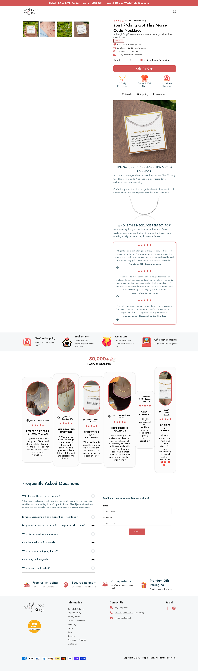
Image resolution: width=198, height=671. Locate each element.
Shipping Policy (74, 612)
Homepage (72, 624)
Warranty (160, 94)
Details (128, 94)
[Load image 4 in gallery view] (81, 29)
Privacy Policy (74, 616)
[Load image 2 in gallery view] (47, 29)
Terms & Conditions (76, 620)
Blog (70, 632)
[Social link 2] (174, 608)
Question (107, 517)
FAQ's (70, 628)
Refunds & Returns (75, 609)
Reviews (71, 636)
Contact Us (72, 643)
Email (105, 505)
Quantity (118, 60)
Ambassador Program (77, 640)
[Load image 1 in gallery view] (30, 29)
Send (137, 531)
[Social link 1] (167, 608)
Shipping (143, 94)
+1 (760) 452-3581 (124, 612)
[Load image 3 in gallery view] (64, 29)
